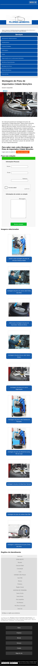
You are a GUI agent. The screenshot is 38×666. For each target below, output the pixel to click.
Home (19, 627)
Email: (9, 172)
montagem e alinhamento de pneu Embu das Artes (19, 545)
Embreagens (5, 50)
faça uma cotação (22, 152)
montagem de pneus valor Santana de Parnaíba (19, 420)
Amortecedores (5, 42)
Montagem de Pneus (7, 66)
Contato (19, 648)
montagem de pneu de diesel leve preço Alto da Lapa (19, 452)
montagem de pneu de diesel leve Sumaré (19, 484)
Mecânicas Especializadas (8, 62)
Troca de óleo (5, 74)
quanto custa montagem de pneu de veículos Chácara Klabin (19, 259)
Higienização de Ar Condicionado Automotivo (13, 58)
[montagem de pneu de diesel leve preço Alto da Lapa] (19, 437)
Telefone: (25, 178)
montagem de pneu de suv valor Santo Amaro (19, 356)
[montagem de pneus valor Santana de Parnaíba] (19, 405)
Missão (19, 638)
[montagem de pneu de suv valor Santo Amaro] (19, 341)
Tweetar (5, 91)
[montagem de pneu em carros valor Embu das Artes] (19, 276)
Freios (3, 54)
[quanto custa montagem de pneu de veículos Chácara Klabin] (19, 244)
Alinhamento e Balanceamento (9, 38)
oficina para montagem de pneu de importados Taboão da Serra (19, 324)
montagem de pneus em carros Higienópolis (19, 388)
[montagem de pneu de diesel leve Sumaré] (19, 470)
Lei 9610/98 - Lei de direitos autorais (16, 620)
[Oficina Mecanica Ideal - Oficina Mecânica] (19, 19)
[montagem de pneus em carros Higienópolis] (19, 373)
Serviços (19, 34)
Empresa (19, 633)
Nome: (9, 166)
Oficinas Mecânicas (6, 70)
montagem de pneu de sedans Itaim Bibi (19, 514)
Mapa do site (19, 653)
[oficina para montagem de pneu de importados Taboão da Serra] (19, 309)
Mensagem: (22, 198)
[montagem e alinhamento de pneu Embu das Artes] (19, 530)
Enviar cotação (18, 224)
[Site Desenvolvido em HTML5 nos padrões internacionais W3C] (14, 663)
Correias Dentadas (6, 46)
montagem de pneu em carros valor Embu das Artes (19, 291)
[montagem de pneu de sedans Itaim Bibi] (19, 500)
